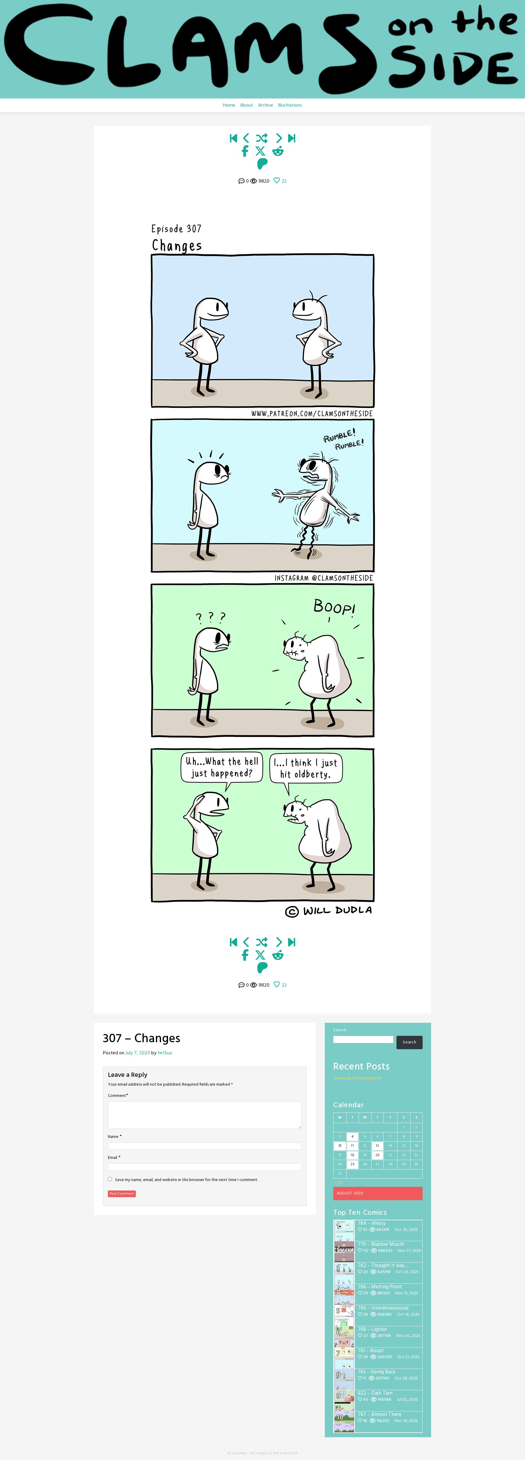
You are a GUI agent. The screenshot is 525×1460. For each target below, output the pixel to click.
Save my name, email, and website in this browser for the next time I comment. (186, 1180)
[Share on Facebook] (245, 152)
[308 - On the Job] (278, 139)
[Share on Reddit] (278, 152)
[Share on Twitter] (260, 152)
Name (113, 1137)
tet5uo (165, 1053)
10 (339, 1146)
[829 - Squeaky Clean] (291, 139)
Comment (117, 1096)
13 (377, 1146)
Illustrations (290, 105)
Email (112, 1158)
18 (352, 1155)
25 (352, 1164)
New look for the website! (357, 1078)
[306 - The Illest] (246, 139)
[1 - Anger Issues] (233, 139)
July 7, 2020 (137, 1053)
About (246, 105)
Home (229, 105)
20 (377, 1155)
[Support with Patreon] (262, 164)
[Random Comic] (262, 139)
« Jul (339, 1182)
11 (352, 1146)
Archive (265, 105)
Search (340, 1030)
